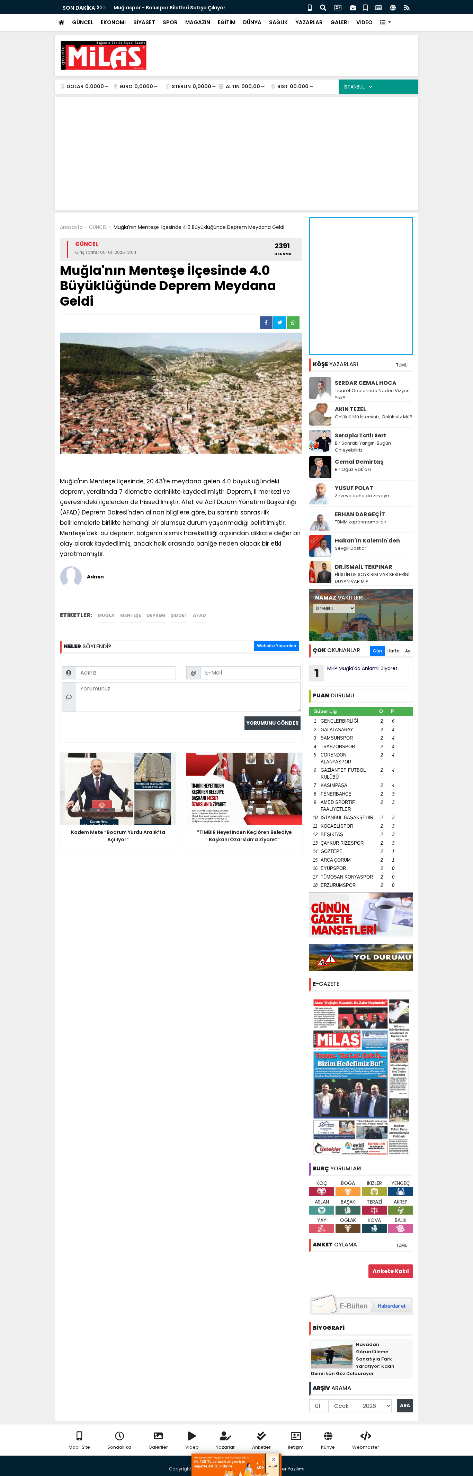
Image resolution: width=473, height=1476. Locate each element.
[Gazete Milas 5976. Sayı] (361, 1076)
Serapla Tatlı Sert (360, 435)
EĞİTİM (226, 22)
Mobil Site (79, 1447)
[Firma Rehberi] (352, 7)
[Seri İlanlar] (365, 7)
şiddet (179, 615)
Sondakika (119, 1447)
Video (192, 1447)
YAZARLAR (309, 22)
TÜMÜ (402, 365)
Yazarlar (225, 1447)
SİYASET (144, 22)
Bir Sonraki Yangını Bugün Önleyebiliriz (363, 446)
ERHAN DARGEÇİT (360, 514)
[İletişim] (338, 7)
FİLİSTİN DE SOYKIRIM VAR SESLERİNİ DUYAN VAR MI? (372, 578)
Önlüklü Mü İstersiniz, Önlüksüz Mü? (373, 417)
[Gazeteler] (378, 7)
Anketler (261, 1447)
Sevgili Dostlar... (352, 548)
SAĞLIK (278, 22)
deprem (155, 615)
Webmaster (365, 1447)
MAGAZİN (197, 22)
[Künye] (392, 7)
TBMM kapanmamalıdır (360, 522)
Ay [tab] (407, 651)
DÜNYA (252, 22)
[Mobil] (309, 7)
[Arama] (323, 7)
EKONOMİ (113, 22)
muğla (106, 615)
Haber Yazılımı (288, 1469)
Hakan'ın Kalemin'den (367, 541)
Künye (328, 1447)
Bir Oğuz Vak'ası (353, 469)
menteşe (130, 615)
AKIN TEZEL (350, 409)
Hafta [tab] (393, 651)
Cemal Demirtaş (359, 462)
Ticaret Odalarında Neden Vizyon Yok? (372, 394)
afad (199, 615)
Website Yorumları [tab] (276, 646)
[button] (385, 23)
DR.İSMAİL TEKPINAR (363, 567)
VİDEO (364, 22)
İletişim (296, 1447)
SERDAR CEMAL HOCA (365, 383)
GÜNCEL (82, 22)
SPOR (170, 22)
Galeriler (158, 1447)
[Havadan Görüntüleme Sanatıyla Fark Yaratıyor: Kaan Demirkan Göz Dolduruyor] (331, 1354)
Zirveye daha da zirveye (362, 495)
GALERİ (339, 22)
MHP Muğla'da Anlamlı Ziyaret (356, 673)
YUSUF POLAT (354, 488)
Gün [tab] (377, 651)
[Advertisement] (287, 55)
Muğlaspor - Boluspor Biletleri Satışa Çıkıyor (169, 7)
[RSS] (407, 7)
